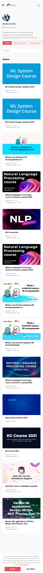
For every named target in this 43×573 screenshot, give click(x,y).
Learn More (30, 569)
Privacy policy (23, 565)
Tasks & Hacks (19, 43)
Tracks (7, 43)
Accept (12, 569)
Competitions (34, 43)
